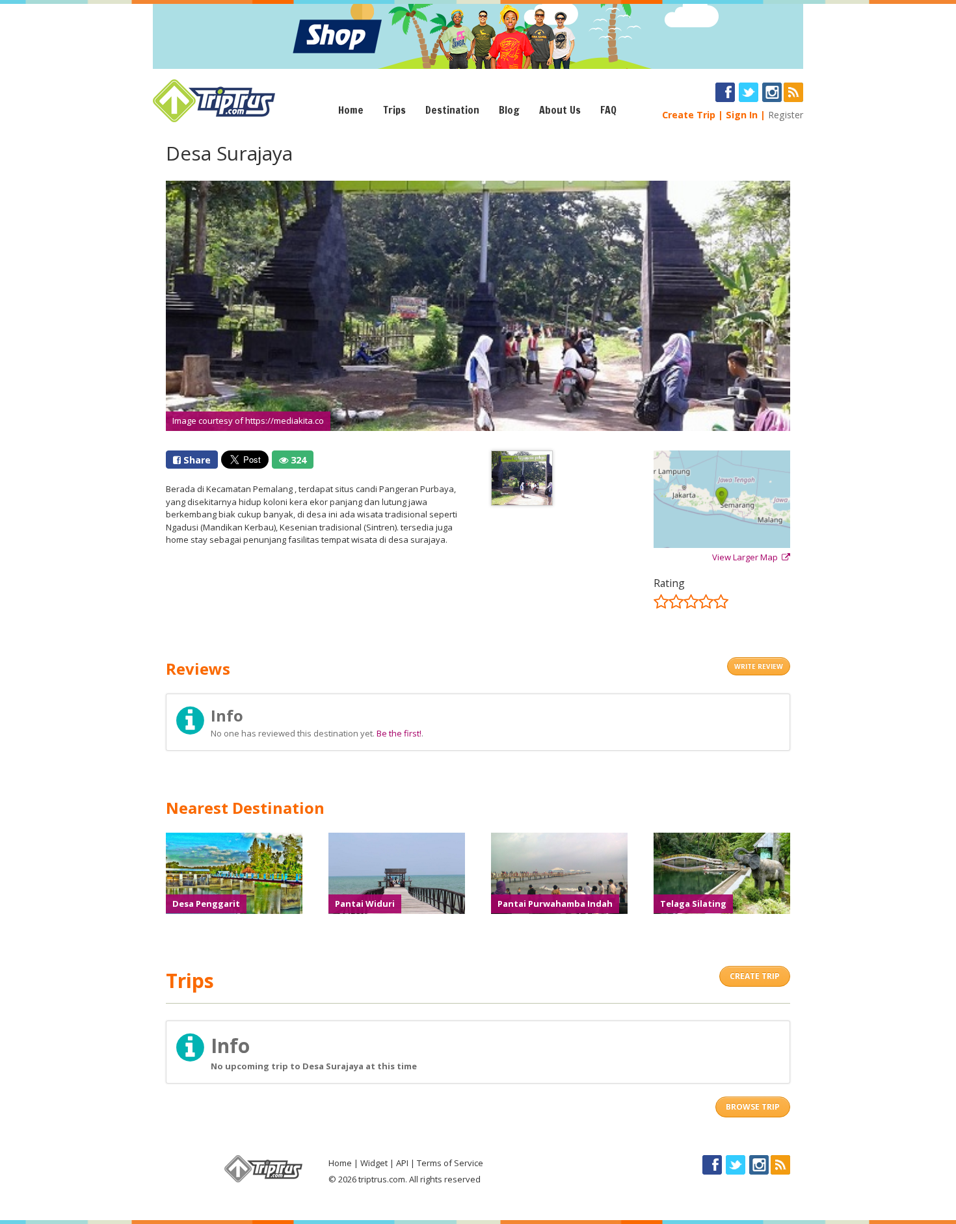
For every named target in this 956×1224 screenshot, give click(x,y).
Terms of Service (450, 1163)
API (402, 1163)
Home (351, 110)
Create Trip (688, 115)
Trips (394, 110)
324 (297, 460)
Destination (452, 110)
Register (785, 115)
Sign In (742, 115)
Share (196, 460)
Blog (509, 110)
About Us (560, 110)
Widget (374, 1163)
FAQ (608, 110)
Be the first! (399, 733)
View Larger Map (747, 557)
